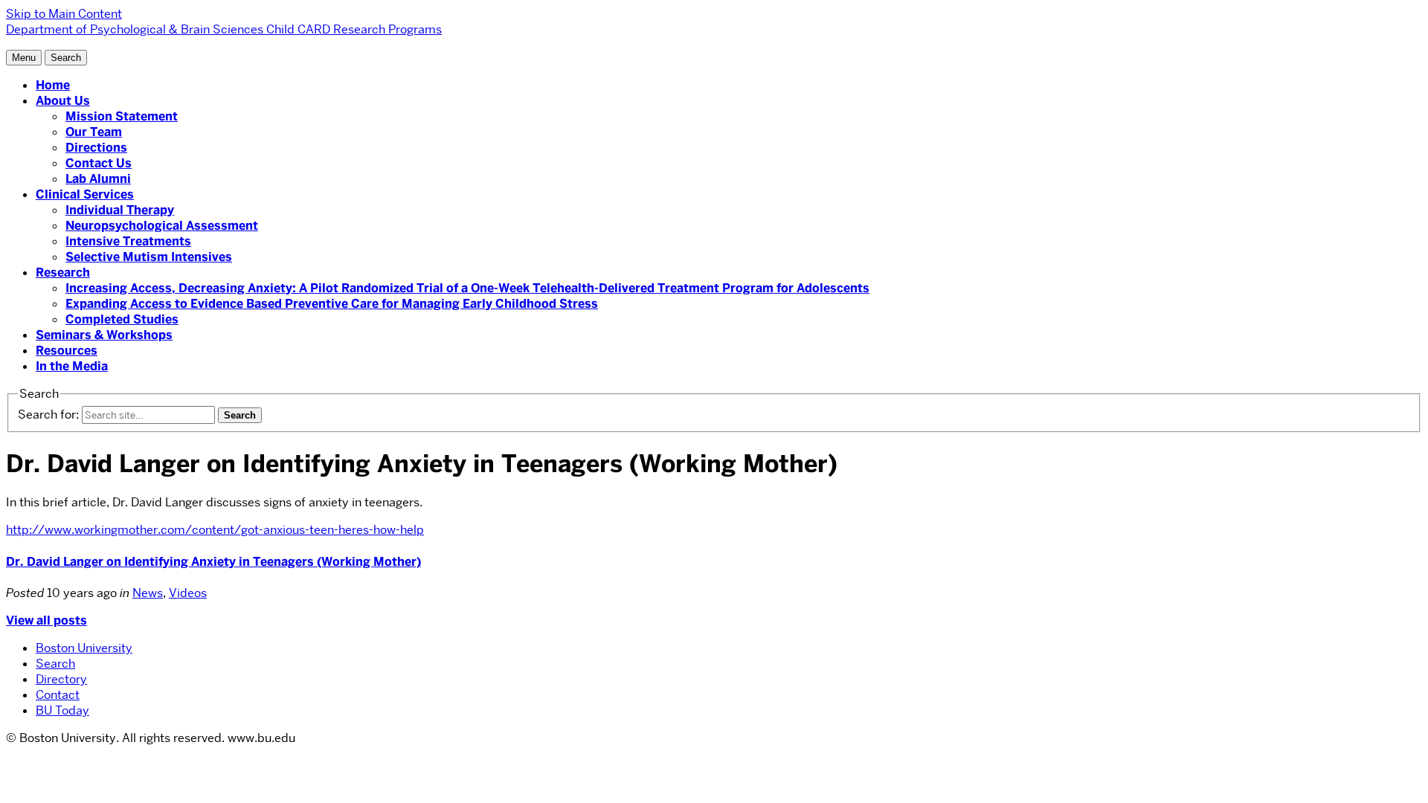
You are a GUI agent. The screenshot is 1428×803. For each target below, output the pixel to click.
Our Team (93, 132)
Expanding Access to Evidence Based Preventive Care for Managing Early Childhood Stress (331, 304)
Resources (66, 350)
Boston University (84, 648)
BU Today (62, 710)
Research (63, 272)
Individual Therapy (119, 210)
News (147, 593)
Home (53, 85)
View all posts (46, 620)
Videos (188, 593)
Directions (96, 147)
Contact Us (98, 163)
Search (55, 663)
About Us (63, 101)
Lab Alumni (98, 179)
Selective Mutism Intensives (148, 257)
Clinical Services (85, 194)
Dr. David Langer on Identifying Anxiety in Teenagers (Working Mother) (213, 562)
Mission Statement (121, 116)
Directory (61, 679)
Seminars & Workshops (104, 335)
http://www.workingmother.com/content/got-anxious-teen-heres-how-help (215, 530)
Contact (58, 695)
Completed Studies (121, 319)
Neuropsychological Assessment (161, 225)
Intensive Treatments (128, 241)
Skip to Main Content (64, 14)
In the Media (72, 366)
